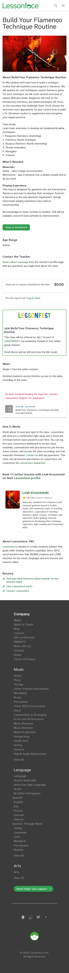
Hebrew (19, 819)
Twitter (38, 917)
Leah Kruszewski (35, 493)
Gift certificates (24, 637)
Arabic (18, 789)
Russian (19, 850)
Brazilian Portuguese (27, 793)
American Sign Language (30, 785)
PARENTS (20, 642)
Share (18, 655)
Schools (19, 650)
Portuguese (21, 845)
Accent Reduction (25, 780)
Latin (17, 837)
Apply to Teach (23, 624)
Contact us (32, 455)
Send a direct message (15, 262)
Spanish (18, 798)
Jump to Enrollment (16, 227)
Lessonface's (10, 546)
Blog (17, 629)
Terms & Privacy (24, 659)
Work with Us (22, 646)
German (19, 815)
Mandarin (20, 841)
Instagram (31, 917)
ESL (16, 806)
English (18, 802)
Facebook (23, 917)
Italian (18, 828)
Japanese (20, 832)
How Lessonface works (19, 586)
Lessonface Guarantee (32, 463)
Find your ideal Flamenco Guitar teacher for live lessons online (32, 580)
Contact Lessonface (17, 590)
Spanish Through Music (28, 824)
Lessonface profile (27, 478)
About (17, 620)
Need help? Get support (32, 889)
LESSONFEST (12, 341)
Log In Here (33, 298)
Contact (19, 633)
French (18, 811)
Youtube (46, 917)
